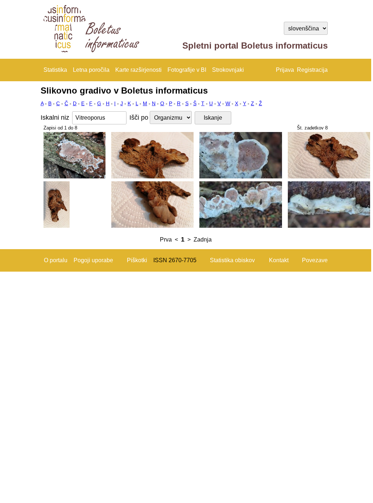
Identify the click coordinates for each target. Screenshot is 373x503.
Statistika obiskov (232, 260)
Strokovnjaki (228, 70)
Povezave (315, 260)
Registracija (312, 70)
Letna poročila (91, 70)
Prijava (285, 70)
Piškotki (137, 260)
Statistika (55, 70)
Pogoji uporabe (93, 260)
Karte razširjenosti (138, 70)
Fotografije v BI (186, 70)
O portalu (55, 260)
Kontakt (279, 260)
